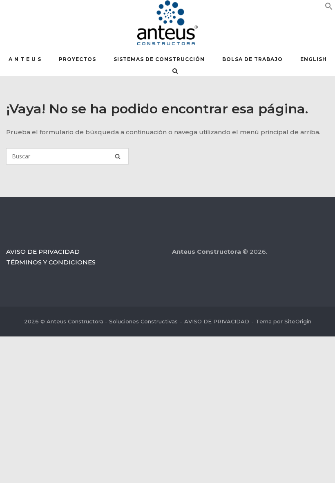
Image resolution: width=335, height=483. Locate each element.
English (313, 59)
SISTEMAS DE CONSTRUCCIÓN (159, 59)
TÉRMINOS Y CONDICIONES (51, 262)
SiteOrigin (297, 321)
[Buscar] (118, 156)
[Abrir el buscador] (175, 71)
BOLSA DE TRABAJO (252, 59)
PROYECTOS (77, 59)
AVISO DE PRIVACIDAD (43, 251)
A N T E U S (25, 59)
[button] (329, 8)
